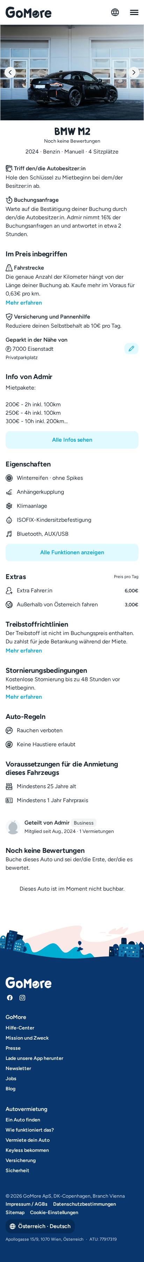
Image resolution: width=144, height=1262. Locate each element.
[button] (72, 348)
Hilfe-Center (20, 1028)
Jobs (11, 1079)
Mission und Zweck (27, 1038)
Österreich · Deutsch (44, 1226)
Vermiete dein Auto (28, 1140)
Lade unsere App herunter (34, 1058)
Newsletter (18, 1068)
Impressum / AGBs (27, 1204)
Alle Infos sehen (72, 439)
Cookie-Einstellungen (54, 1212)
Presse (13, 1048)
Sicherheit (17, 1171)
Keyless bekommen (27, 1150)
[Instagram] (22, 997)
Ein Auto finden (23, 1120)
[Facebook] (10, 997)
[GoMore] (28, 12)
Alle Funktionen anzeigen (72, 552)
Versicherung (21, 1160)
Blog (10, 1089)
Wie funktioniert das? (30, 1130)
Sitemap (15, 1212)
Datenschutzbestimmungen (84, 1204)
